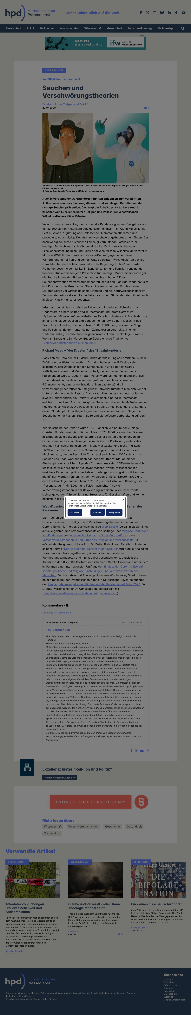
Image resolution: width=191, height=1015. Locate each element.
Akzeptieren (114, 512)
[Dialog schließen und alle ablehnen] (123, 499)
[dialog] (95, 507)
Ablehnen (97, 512)
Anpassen (74, 512)
